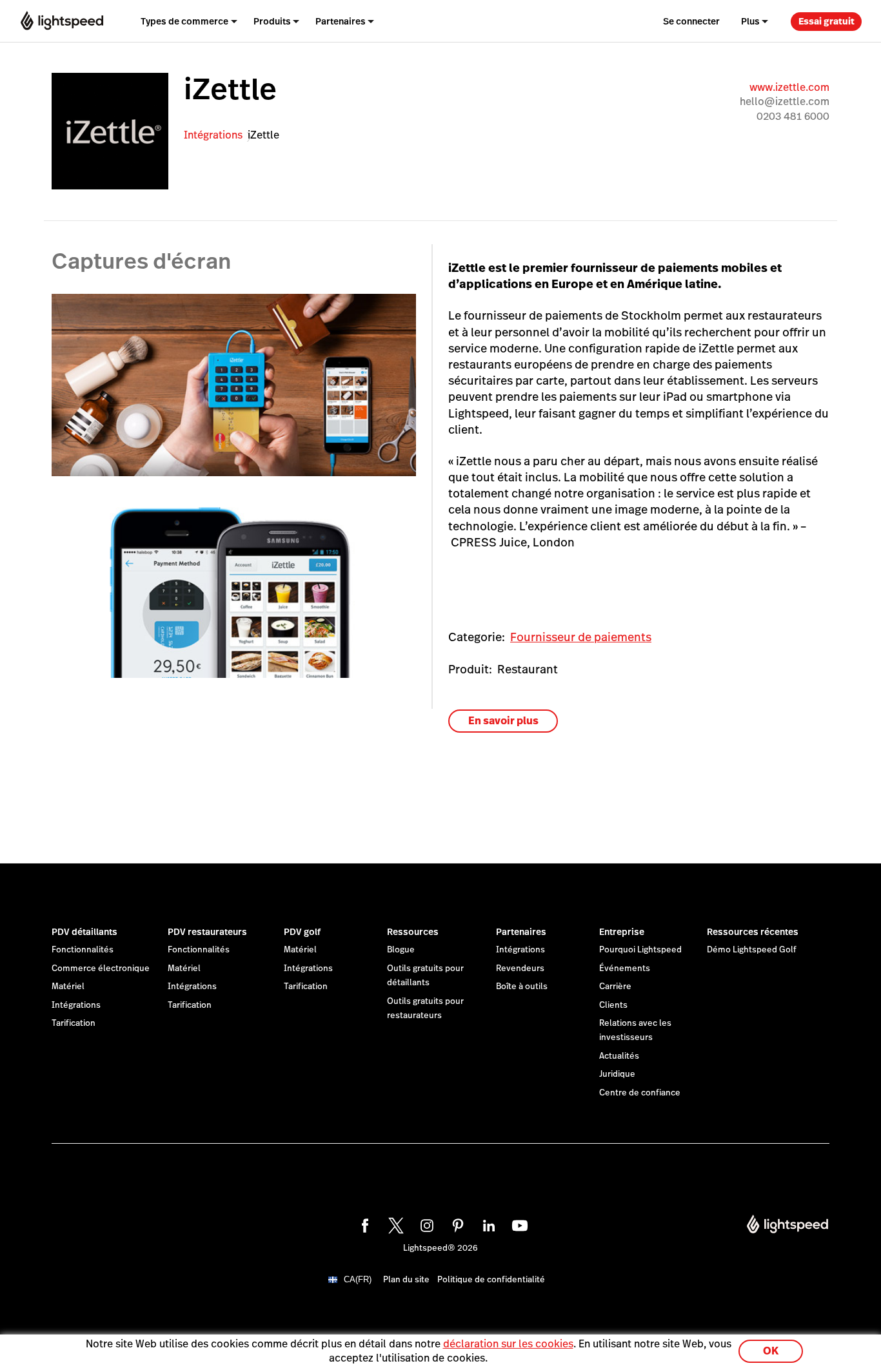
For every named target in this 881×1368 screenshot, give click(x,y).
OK (770, 1351)
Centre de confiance (639, 1093)
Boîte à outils (522, 986)
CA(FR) (357, 1279)
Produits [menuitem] (272, 21)
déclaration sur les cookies (508, 1343)
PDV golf (302, 931)
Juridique (617, 1074)
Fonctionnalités (83, 950)
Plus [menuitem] (750, 21)
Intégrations (213, 135)
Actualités (619, 1056)
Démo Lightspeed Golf (752, 950)
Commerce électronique (101, 968)
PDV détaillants (84, 931)
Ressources (413, 931)
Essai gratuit (826, 21)
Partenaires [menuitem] (340, 21)
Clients (613, 1005)
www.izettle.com (789, 87)
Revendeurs (520, 968)
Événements (624, 968)
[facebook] (363, 1224)
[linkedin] (487, 1224)
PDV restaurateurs (207, 931)
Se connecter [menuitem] (691, 21)
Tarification (73, 1023)
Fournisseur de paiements (580, 637)
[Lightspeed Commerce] (61, 21)
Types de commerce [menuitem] (184, 21)
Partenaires (521, 931)
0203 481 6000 (793, 116)
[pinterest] (456, 1224)
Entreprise (621, 931)
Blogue (401, 950)
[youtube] (518, 1224)
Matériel (68, 986)
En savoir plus (503, 720)
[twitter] (394, 1224)
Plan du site (406, 1280)
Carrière (615, 986)
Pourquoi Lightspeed (640, 950)
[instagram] (425, 1224)
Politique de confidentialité (491, 1280)
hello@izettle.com (784, 101)
